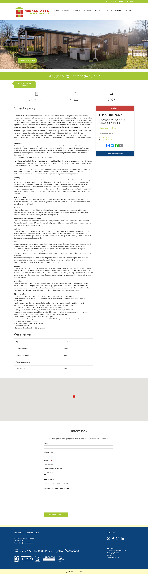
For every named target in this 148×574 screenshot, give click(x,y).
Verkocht (115, 108)
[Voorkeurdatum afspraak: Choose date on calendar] (45, 475)
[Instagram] (117, 538)
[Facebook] (113, 538)
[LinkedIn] (122, 538)
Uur (53, 483)
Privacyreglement (113, 553)
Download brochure (108, 128)
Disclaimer (111, 555)
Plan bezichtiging (115, 153)
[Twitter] (108, 538)
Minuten (66, 483)
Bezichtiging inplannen (56, 515)
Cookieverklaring (113, 557)
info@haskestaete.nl (126, 2)
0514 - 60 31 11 (111, 2)
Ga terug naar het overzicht (24, 84)
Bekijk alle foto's (27, 60)
